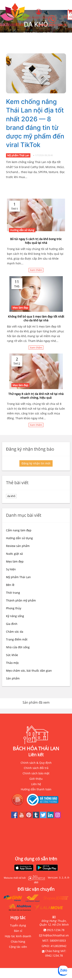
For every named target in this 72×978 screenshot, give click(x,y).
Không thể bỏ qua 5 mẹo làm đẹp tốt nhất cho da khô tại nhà (36, 318)
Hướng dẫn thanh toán (36, 789)
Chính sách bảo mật (36, 773)
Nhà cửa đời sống (18, 647)
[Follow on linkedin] (50, 817)
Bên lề (10, 585)
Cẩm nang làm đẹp (18, 530)
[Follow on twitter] (43, 817)
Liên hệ (36, 784)
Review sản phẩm (18, 546)
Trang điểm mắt (16, 639)
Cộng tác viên (18, 947)
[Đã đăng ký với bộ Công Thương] (43, 800)
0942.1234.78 (54, 955)
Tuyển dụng (18, 925)
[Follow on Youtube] (22, 817)
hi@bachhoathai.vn (56, 935)
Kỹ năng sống (15, 616)
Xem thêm (36, 270)
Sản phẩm (13, 678)
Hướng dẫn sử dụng (22, 230)
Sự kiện (11, 569)
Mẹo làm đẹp (20, 307)
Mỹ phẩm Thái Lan (18, 155)
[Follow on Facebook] (14, 817)
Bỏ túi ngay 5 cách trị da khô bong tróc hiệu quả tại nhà (36, 241)
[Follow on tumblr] (36, 817)
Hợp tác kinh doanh (18, 936)
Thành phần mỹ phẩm (21, 600)
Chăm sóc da (14, 631)
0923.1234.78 (58, 25)
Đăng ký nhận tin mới (36, 463)
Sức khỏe (12, 655)
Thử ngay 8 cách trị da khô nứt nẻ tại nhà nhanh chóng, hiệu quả (36, 395)
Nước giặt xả (14, 554)
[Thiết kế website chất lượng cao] (35, 877)
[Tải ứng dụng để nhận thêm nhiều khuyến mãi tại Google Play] (47, 868)
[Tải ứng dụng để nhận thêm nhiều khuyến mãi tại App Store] (23, 868)
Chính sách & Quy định (36, 763)
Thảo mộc (12, 663)
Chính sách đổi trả (36, 768)
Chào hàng (18, 941)
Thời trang (13, 593)
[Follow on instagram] (57, 817)
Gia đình (11, 624)
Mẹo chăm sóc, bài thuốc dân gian (29, 670)
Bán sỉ (18, 931)
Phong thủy (13, 608)
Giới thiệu (36, 779)
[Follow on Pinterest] (29, 817)
